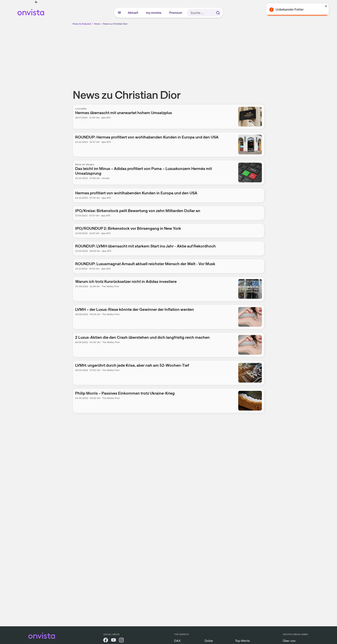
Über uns (289, 641)
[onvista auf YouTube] (113, 641)
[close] (331, 6)
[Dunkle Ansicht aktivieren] (36, 2)
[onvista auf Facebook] (105, 641)
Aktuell (133, 13)
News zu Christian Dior (115, 23)
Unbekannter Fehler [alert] (294, 9)
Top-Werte (242, 641)
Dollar (209, 641)
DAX (177, 641)
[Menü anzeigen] (119, 13)
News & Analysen (82, 23)
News (97, 23)
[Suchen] (218, 12)
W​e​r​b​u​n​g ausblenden (202, 53)
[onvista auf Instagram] (121, 641)
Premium (175, 13)
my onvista (154, 13)
